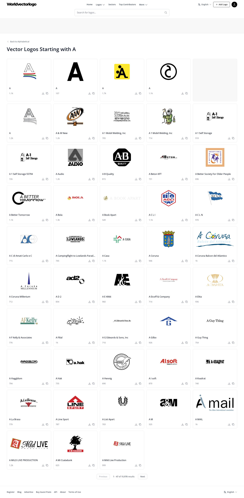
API (55, 492)
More (141, 4)
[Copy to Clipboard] (47, 93)
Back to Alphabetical (19, 41)
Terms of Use (74, 492)
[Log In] (234, 4)
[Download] (43, 93)
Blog (19, 492)
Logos (99, 4)
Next (142, 476)
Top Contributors (127, 4)
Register (11, 492)
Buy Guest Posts (43, 492)
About (63, 492)
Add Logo (223, 4)
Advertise (28, 492)
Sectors (112, 4)
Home (89, 4)
